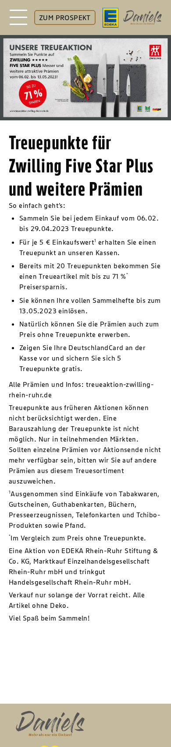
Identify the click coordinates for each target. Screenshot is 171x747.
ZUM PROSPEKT (65, 17)
